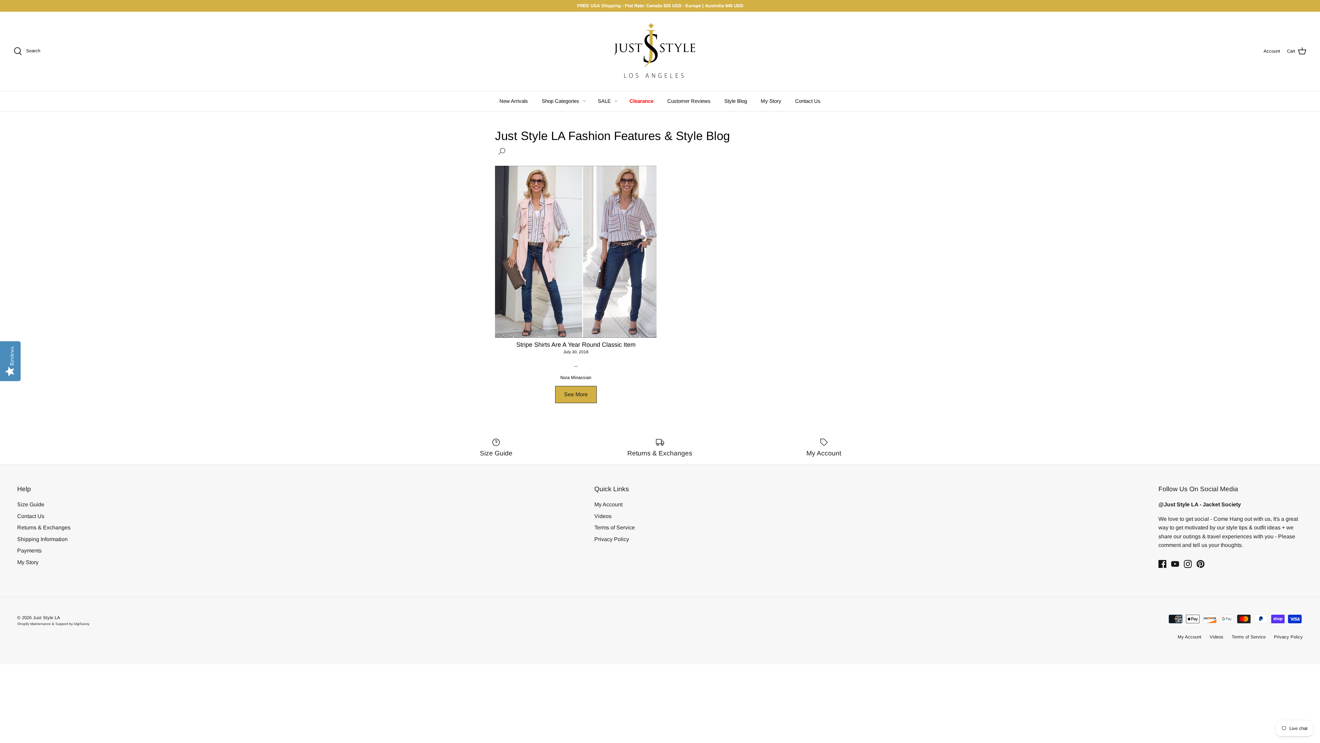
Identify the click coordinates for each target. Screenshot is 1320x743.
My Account (608, 504)
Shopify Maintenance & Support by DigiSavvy (53, 624)
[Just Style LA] (660, 51)
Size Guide (30, 504)
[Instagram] (1188, 564)
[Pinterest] (1200, 564)
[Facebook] (1162, 564)
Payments (29, 550)
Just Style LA (46, 617)
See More (576, 394)
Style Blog (735, 101)
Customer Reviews (689, 101)
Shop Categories (560, 101)
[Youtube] (1175, 564)
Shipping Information (42, 539)
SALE (604, 101)
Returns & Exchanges (43, 527)
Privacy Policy (611, 539)
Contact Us (808, 101)
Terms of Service (614, 527)
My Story (771, 101)
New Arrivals (513, 101)
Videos (603, 516)
